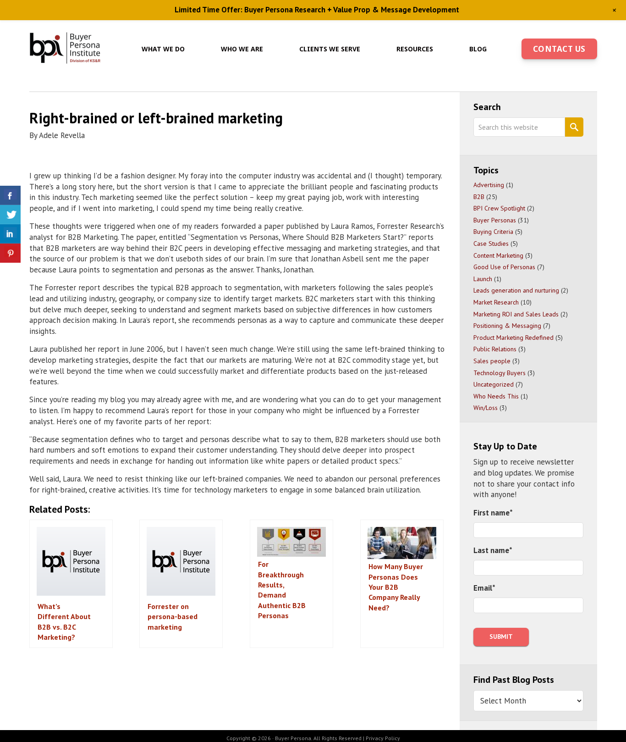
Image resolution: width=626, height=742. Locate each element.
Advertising (488, 185)
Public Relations (494, 349)
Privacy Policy (383, 738)
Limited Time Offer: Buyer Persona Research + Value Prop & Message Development (317, 10)
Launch (482, 279)
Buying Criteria (493, 231)
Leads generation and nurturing (516, 290)
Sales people (492, 361)
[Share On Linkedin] (10, 234)
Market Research (496, 302)
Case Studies (491, 243)
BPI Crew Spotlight (499, 208)
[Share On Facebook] (10, 195)
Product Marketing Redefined (513, 337)
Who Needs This (496, 396)
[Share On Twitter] (10, 214)
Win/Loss (485, 408)
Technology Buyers (499, 373)
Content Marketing (498, 255)
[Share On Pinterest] (10, 253)
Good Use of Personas (504, 267)
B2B (478, 197)
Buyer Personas (494, 220)
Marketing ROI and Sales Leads (516, 314)
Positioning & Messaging (507, 325)
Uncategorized (493, 384)
